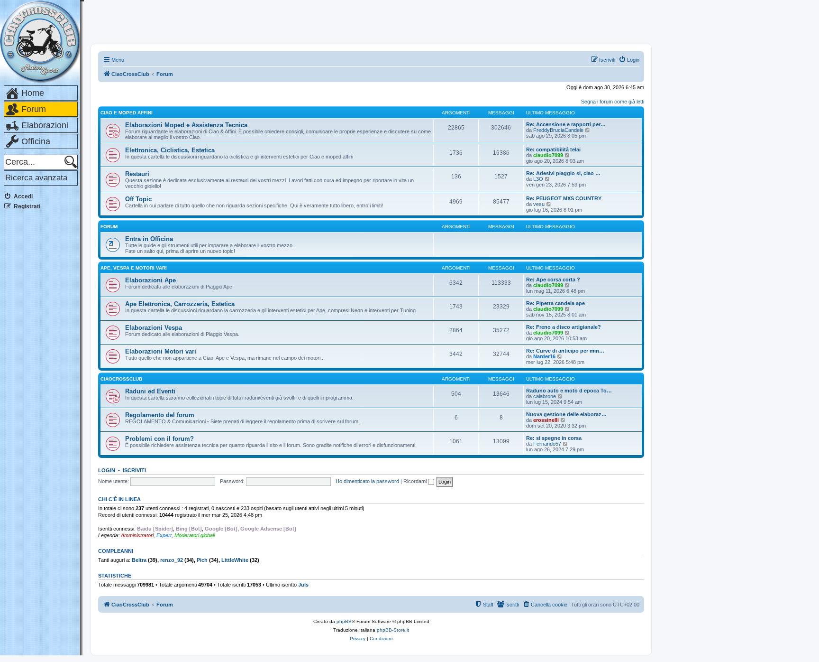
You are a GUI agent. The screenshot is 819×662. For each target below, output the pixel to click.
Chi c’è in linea (119, 499)
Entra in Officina (149, 238)
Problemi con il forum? (159, 438)
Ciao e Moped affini (126, 112)
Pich (202, 560)
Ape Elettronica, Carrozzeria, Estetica (180, 304)
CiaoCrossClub (121, 379)
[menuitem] (629, 59)
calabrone (544, 396)
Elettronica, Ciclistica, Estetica (170, 150)
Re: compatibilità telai (553, 149)
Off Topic (138, 199)
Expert (164, 535)
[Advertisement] (42, 360)
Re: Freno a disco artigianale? (563, 327)
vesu (539, 204)
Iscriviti (134, 470)
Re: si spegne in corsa (554, 438)
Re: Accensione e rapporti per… (566, 124)
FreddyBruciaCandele (558, 130)
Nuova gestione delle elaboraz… (566, 414)
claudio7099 (548, 155)
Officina (35, 141)
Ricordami (415, 481)
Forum (33, 109)
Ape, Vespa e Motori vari (133, 267)
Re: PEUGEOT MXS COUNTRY (563, 198)
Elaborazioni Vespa (153, 327)
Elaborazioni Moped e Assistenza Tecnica (186, 125)
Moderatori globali (194, 535)
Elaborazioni (44, 125)
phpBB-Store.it (393, 630)
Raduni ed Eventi (150, 391)
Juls (303, 584)
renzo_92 (171, 560)
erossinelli (546, 420)
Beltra (139, 560)
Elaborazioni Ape (150, 280)
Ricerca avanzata (36, 177)
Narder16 (544, 356)
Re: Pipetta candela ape (555, 303)
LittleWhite (234, 560)
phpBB (344, 621)
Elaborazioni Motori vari (160, 351)
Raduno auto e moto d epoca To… (569, 390)
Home (32, 93)
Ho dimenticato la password (367, 481)
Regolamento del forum (159, 415)
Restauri (137, 173)
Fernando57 (547, 444)
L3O (538, 179)
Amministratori (137, 535)
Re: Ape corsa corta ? (553, 279)
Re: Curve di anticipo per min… (565, 351)
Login (106, 470)
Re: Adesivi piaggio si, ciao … (563, 173)
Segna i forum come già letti (612, 101)
